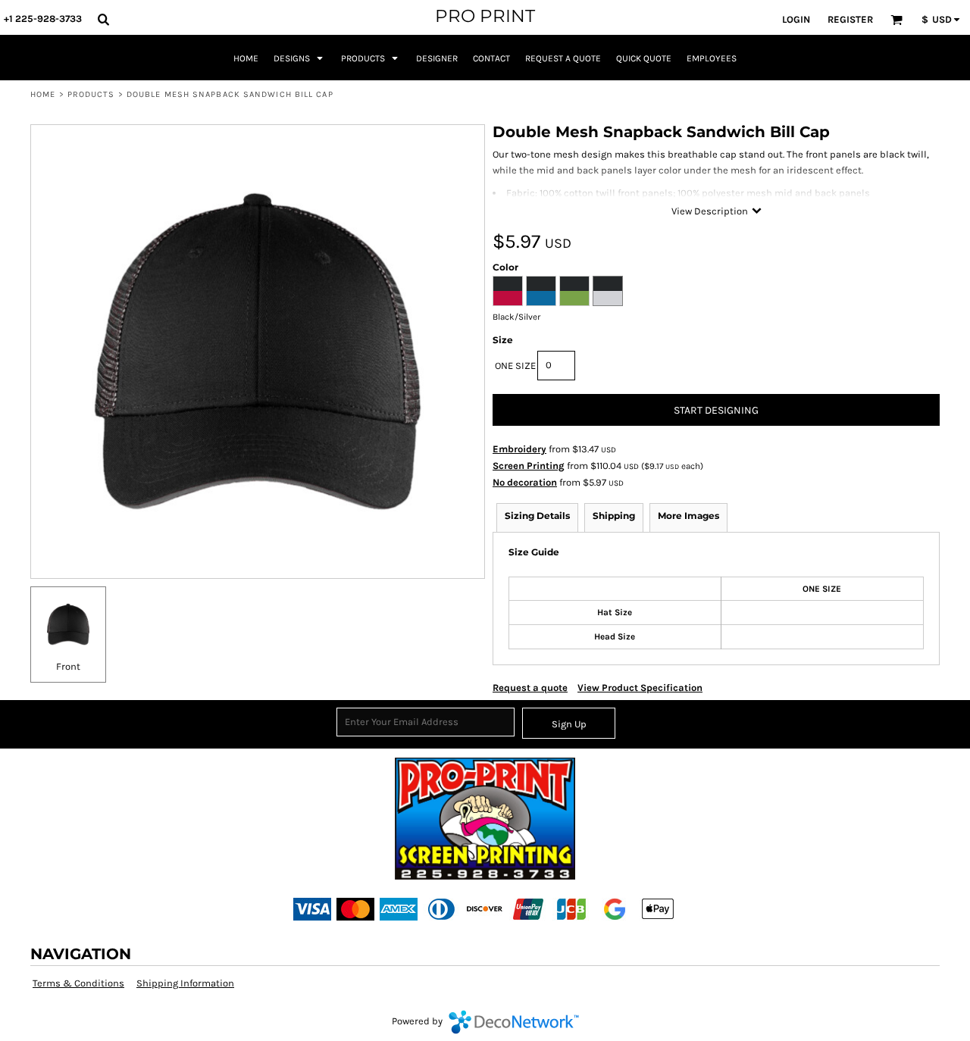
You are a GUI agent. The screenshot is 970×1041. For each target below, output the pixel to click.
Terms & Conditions (78, 983)
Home (42, 94)
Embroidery (519, 449)
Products (91, 94)
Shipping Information (185, 983)
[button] (103, 19)
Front (68, 666)
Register (850, 19)
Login (796, 19)
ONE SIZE (515, 365)
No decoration (525, 482)
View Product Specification (639, 687)
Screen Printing (529, 465)
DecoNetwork (514, 1022)
